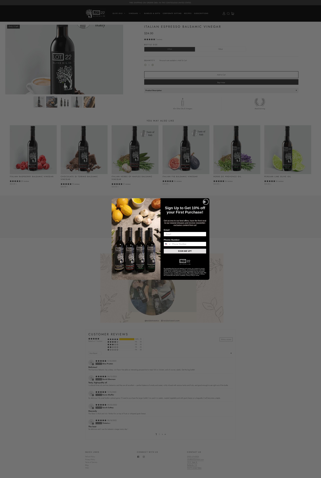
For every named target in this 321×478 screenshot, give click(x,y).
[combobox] (167, 244)
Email (167, 230)
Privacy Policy (190, 275)
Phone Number (172, 240)
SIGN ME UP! (185, 251)
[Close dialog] (205, 201)
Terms (197, 275)
